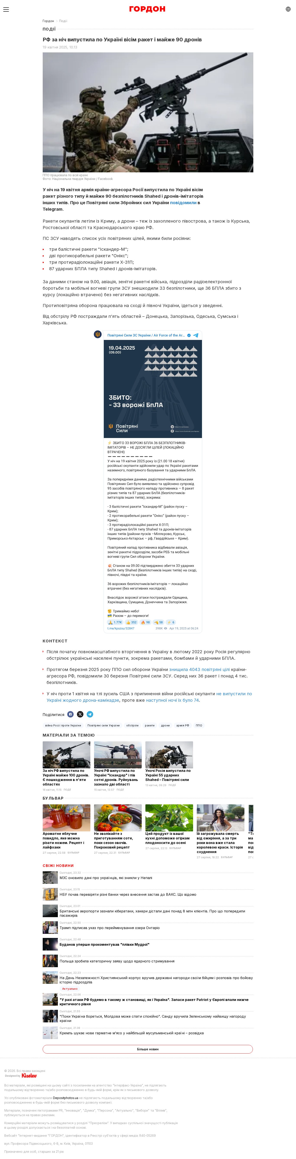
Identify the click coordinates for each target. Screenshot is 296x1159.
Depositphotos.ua (65, 1098)
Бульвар (53, 798)
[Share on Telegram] (90, 714)
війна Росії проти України (63, 725)
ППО (199, 725)
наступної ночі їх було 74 (172, 700)
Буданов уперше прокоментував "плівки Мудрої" (105, 944)
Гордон (48, 21)
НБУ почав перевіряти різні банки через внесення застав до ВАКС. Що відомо (128, 894)
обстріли (132, 725)
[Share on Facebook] (70, 714)
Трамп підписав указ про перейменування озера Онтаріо (110, 928)
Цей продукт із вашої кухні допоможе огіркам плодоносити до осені (167, 838)
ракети (150, 725)
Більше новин (148, 1049)
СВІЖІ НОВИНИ (58, 865)
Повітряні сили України (104, 725)
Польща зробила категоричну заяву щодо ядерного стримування (118, 961)
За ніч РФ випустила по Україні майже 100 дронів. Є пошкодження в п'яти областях (66, 777)
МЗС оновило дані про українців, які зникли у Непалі (106, 878)
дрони (165, 725)
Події (63, 21)
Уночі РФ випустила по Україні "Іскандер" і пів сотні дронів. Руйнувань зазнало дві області (116, 777)
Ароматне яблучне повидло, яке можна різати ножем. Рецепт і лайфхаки (63, 840)
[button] (6, 9)
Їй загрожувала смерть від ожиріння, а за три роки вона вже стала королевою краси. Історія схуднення (220, 842)
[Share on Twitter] (80, 714)
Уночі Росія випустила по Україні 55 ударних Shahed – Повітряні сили (168, 775)
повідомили (183, 202)
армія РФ (182, 725)
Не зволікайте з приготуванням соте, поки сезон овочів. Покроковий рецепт (113, 840)
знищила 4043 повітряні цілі (199, 669)
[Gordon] (147, 9)
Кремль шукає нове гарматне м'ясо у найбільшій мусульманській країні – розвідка (132, 1033)
